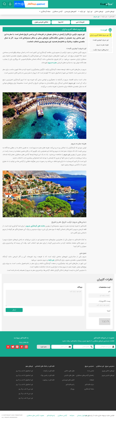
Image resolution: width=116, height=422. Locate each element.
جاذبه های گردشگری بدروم (35, 226)
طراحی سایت (110, 415)
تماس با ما (90, 371)
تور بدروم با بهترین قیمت (101, 40)
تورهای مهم (29, 366)
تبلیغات (91, 380)
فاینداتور (111, 16)
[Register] (10, 4)
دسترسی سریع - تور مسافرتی (105, 366)
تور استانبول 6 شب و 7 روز (24, 384)
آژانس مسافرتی (57, 11)
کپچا (108, 310)
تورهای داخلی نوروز (108, 371)
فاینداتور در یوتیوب (48, 380)
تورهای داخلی (98, 11)
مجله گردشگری (45, 11)
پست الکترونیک (104, 301)
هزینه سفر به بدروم (103, 45)
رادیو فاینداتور (70, 384)
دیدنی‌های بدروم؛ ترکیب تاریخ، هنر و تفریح (99, 49)
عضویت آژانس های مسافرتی (35, 415)
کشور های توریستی (68, 380)
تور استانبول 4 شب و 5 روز (24, 375)
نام (109, 291)
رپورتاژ (72, 389)
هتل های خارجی (69, 375)
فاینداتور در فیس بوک (47, 375)
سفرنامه (72, 415)
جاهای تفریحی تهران (41, 22)
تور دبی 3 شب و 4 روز (26, 389)
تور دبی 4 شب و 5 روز (26, 393)
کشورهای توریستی (70, 11)
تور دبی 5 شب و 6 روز (26, 398)
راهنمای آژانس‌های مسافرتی (85, 375)
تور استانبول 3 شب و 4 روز (24, 371)
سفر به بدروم (52, 62)
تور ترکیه (82, 11)
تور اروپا (89, 11)
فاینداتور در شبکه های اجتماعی (44, 366)
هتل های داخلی (69, 371)
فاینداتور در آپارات (48, 371)
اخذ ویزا (60, 22)
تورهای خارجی (109, 11)
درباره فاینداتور (89, 384)
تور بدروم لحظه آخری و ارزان (99, 35)
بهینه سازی (101, 415)
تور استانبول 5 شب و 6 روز (24, 380)
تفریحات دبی (80, 22)
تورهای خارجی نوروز (108, 375)
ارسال (14, 310)
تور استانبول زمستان (83, 415)
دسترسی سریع (89, 366)
